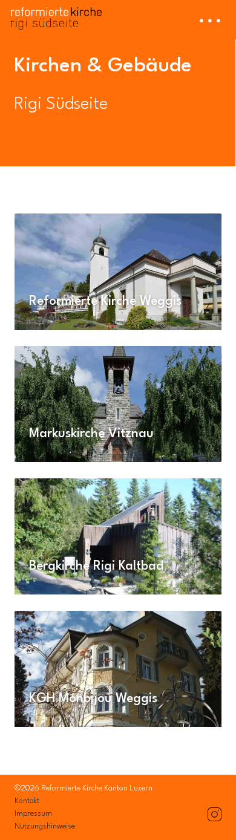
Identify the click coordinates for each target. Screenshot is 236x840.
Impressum (33, 814)
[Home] (56, 15)
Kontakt (27, 801)
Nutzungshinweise (45, 826)
